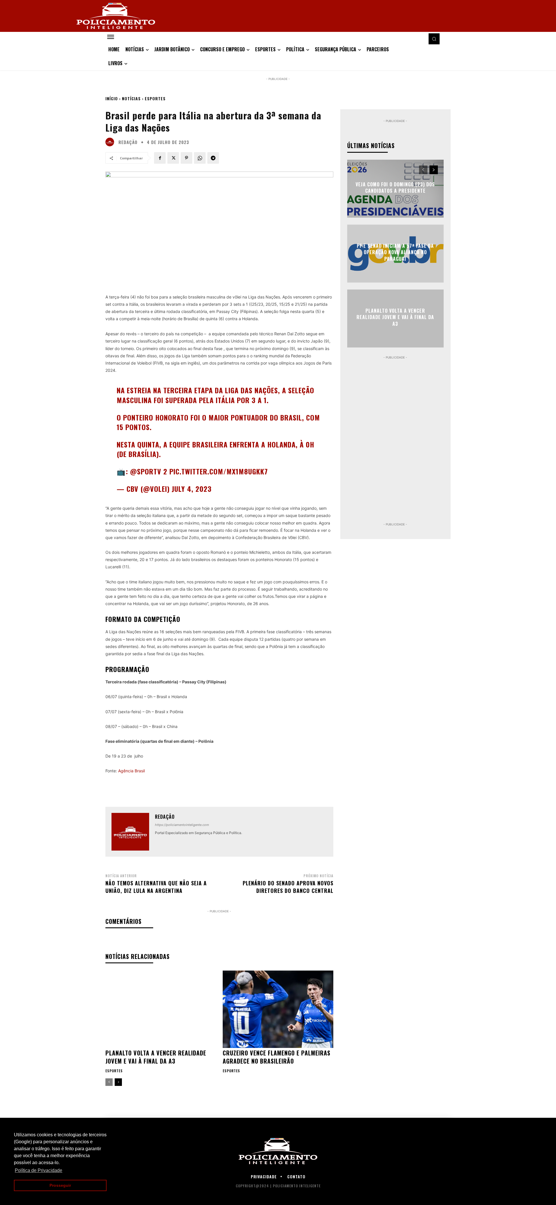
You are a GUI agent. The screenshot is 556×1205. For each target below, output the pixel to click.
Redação (128, 142)
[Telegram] (213, 158)
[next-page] (118, 1082)
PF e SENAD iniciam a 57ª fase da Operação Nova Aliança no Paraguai (395, 252)
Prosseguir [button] (60, 1185)
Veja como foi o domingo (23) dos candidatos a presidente (395, 187)
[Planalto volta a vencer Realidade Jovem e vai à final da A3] (160, 1009)
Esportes (155, 98)
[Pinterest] (186, 158)
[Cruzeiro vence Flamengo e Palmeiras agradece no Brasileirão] (278, 1009)
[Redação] (111, 142)
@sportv (145, 471)
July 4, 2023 (192, 488)
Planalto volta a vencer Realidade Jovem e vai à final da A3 (155, 1057)
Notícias (131, 98)
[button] (434, 38)
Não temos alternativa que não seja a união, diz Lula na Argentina (156, 886)
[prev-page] (109, 1082)
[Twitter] (173, 158)
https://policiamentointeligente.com (182, 825)
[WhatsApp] (200, 158)
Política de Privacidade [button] (38, 1170)
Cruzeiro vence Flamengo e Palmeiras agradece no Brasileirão (276, 1057)
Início (111, 98)
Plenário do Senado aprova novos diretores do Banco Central (288, 886)
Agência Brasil (131, 770)
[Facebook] (160, 158)
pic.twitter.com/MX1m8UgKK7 (218, 471)
